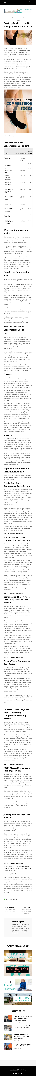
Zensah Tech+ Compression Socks (9, 197)
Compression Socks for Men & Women (9, 221)
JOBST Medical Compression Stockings (9, 209)
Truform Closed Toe (8, 204)
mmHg (30, 153)
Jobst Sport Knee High (8, 215)
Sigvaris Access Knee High (8, 170)
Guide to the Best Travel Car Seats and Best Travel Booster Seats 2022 (23, 1018)
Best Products (17, 17)
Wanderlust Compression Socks (8, 184)
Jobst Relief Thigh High (8, 158)
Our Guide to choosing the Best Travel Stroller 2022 (22, 1027)
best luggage (13, 868)
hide (12, 136)
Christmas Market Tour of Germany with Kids (26, 911)
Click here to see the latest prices (13, 533)
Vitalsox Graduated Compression (8, 177)
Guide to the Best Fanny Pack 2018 (10, 910)
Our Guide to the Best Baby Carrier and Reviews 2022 (22, 1045)
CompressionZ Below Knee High (9, 191)
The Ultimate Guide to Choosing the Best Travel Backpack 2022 (22, 1036)
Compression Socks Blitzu (8, 164)
